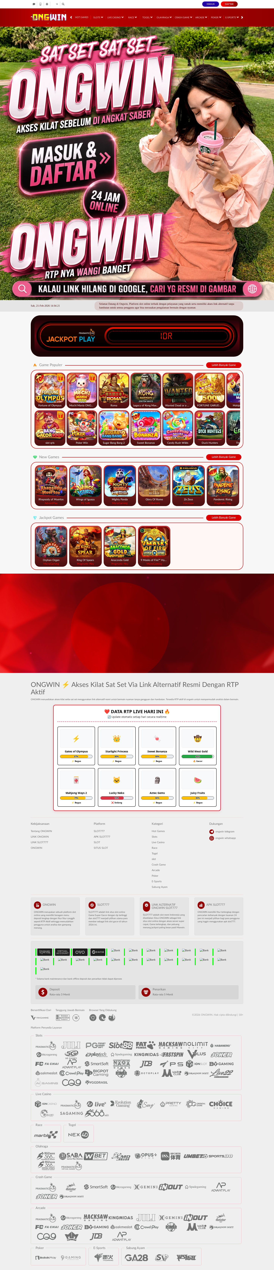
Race (131, 17)
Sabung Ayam (160, 887)
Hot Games (81, 17)
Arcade (200, 17)
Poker (215, 17)
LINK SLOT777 (39, 842)
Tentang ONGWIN (41, 831)
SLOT (97, 842)
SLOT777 (99, 831)
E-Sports (231, 17)
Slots (97, 17)
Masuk (211, 4)
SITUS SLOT (101, 848)
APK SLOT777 (102, 837)
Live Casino (114, 17)
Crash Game (182, 17)
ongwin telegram (224, 831)
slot (154, 859)
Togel (146, 17)
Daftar (229, 4)
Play (87, 339)
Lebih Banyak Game (224, 365)
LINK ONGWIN (40, 837)
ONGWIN (36, 848)
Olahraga (163, 17)
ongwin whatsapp (225, 838)
